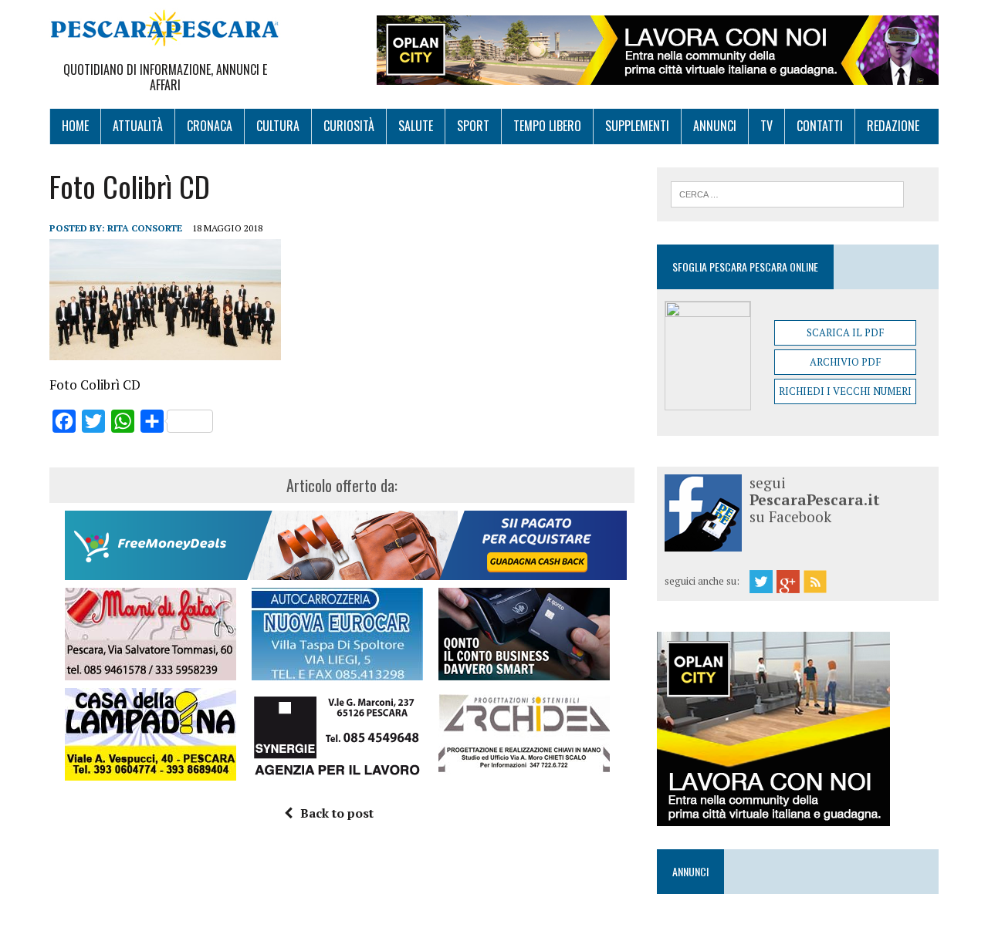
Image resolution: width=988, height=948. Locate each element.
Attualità (138, 125)
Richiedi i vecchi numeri (845, 391)
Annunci (714, 125)
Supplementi (637, 125)
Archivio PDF (845, 362)
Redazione (893, 125)
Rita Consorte (144, 228)
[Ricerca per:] (787, 192)
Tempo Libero (547, 125)
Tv (766, 125)
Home (75, 125)
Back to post (337, 813)
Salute (415, 125)
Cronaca (209, 125)
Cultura (277, 125)
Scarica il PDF (845, 332)
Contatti (820, 125)
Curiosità (348, 125)
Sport (473, 125)
